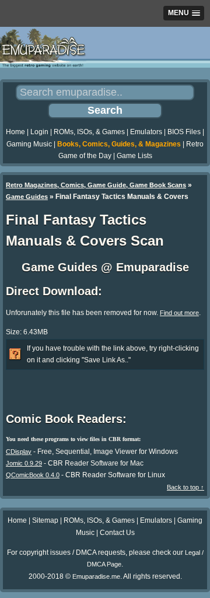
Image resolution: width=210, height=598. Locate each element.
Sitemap (45, 520)
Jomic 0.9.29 (24, 463)
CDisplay (19, 451)
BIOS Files (184, 132)
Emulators (146, 132)
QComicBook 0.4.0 (33, 474)
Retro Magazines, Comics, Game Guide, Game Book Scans (96, 184)
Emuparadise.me (96, 576)
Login (39, 132)
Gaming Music (29, 144)
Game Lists (134, 156)
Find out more (179, 312)
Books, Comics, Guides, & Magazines (119, 144)
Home (15, 132)
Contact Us (117, 533)
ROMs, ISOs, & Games (89, 132)
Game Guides (27, 196)
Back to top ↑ (185, 487)
